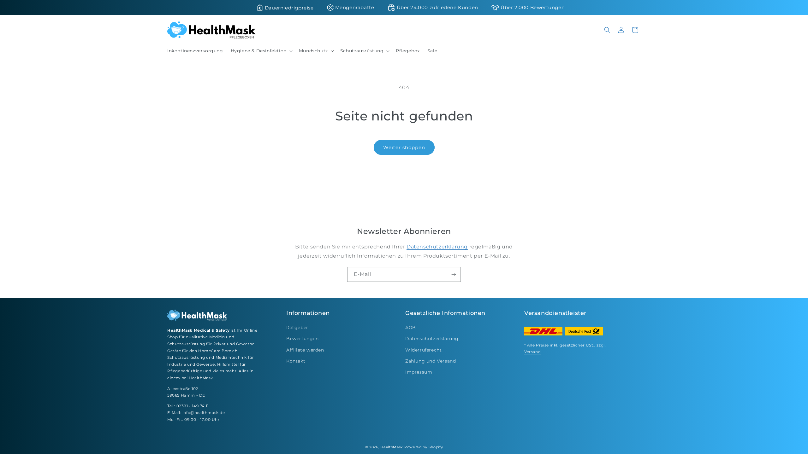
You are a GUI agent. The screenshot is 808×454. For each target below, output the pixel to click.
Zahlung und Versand (430, 361)
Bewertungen (302, 338)
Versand (532, 351)
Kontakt (295, 361)
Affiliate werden (305, 350)
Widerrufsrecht (423, 350)
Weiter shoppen (404, 147)
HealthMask (391, 447)
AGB (410, 327)
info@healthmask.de (203, 412)
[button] (261, 50)
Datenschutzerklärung (437, 247)
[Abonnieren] (453, 274)
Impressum (418, 372)
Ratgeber (297, 327)
